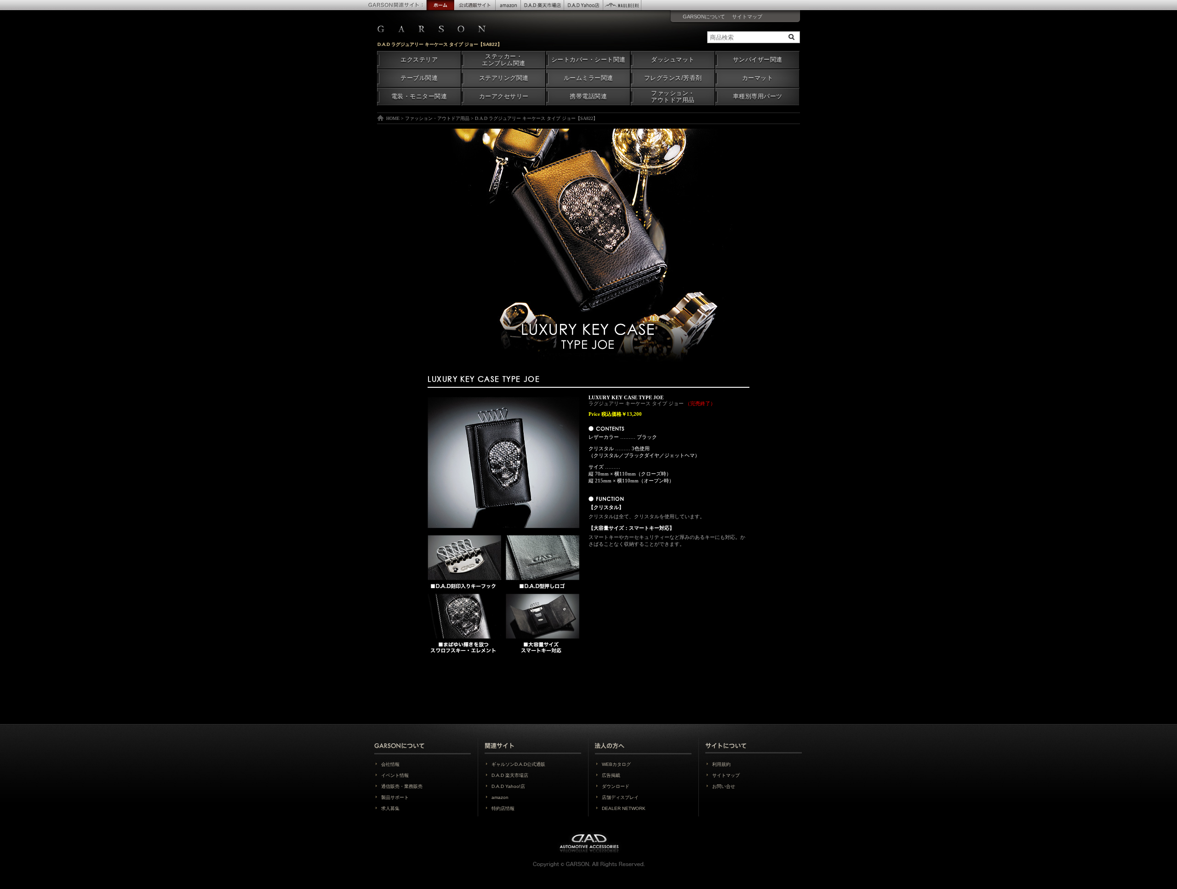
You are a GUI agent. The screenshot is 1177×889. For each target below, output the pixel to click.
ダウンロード (615, 786)
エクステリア (419, 60)
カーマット (757, 78)
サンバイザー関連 (758, 60)
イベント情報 (395, 775)
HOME (393, 118)
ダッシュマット (673, 60)
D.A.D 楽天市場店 (509, 775)
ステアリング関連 (504, 78)
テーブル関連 (419, 78)
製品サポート (395, 797)
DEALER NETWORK (624, 808)
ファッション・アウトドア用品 (673, 96)
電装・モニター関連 (419, 96)
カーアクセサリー (504, 96)
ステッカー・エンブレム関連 (504, 60)
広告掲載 (611, 775)
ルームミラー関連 (588, 78)
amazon (500, 797)
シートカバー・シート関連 (588, 60)
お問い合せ (723, 786)
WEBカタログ (616, 764)
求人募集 (390, 808)
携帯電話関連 (588, 96)
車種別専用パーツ (758, 96)
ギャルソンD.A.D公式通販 (518, 764)
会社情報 (390, 764)
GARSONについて (704, 16)
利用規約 (721, 764)
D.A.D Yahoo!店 (508, 786)
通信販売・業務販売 (402, 786)
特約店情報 (502, 808)
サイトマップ (747, 16)
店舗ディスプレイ (620, 797)
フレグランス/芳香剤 (673, 78)
